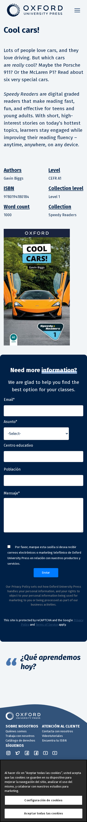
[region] (43, 791)
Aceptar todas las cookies (43, 813)
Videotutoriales (52, 736)
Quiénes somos (16, 731)
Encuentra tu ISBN (54, 740)
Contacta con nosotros (57, 731)
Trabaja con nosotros (20, 736)
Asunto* (10, 422)
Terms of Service (46, 624)
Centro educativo (18, 445)
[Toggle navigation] (77, 10)
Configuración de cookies (43, 800)
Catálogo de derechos (20, 740)
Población (12, 469)
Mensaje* (12, 493)
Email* (9, 399)
